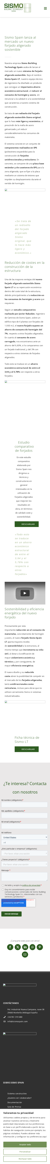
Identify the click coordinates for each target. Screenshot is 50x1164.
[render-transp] (25, 189)
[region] (25, 1136)
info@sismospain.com (17, 1021)
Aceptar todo (25, 1144)
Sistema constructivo (17, 1093)
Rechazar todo (25, 1159)
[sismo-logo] (17, 3)
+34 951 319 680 (14, 1017)
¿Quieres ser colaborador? (19, 1098)
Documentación (14, 1102)
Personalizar (25, 1151)
